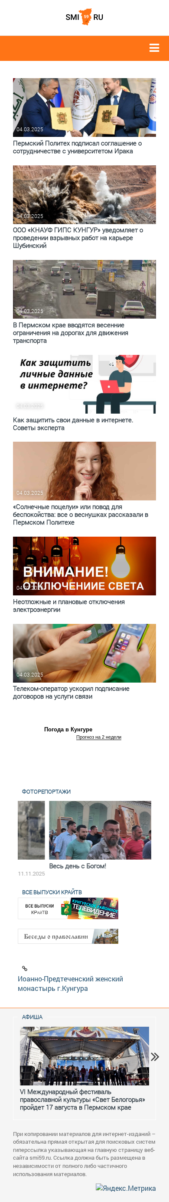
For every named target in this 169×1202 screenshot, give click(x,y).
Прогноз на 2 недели (98, 737)
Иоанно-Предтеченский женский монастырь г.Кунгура (70, 983)
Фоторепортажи (46, 791)
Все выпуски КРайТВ (52, 892)
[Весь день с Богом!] (84, 830)
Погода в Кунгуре (68, 729)
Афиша (32, 1017)
